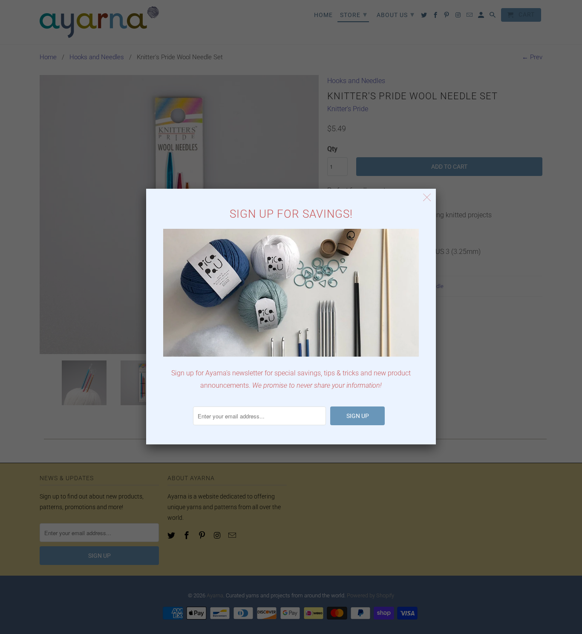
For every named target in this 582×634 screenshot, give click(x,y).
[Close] (427, 197)
